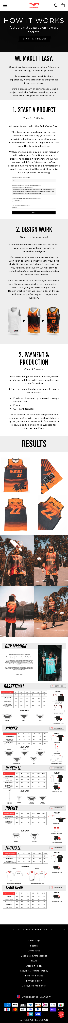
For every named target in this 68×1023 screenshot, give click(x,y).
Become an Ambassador (34, 955)
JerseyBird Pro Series (34, 985)
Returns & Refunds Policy (34, 970)
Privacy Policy (34, 980)
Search (34, 945)
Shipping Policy (34, 965)
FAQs (34, 960)
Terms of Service (34, 975)
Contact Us (34, 950)
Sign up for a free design (33, 929)
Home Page (34, 940)
